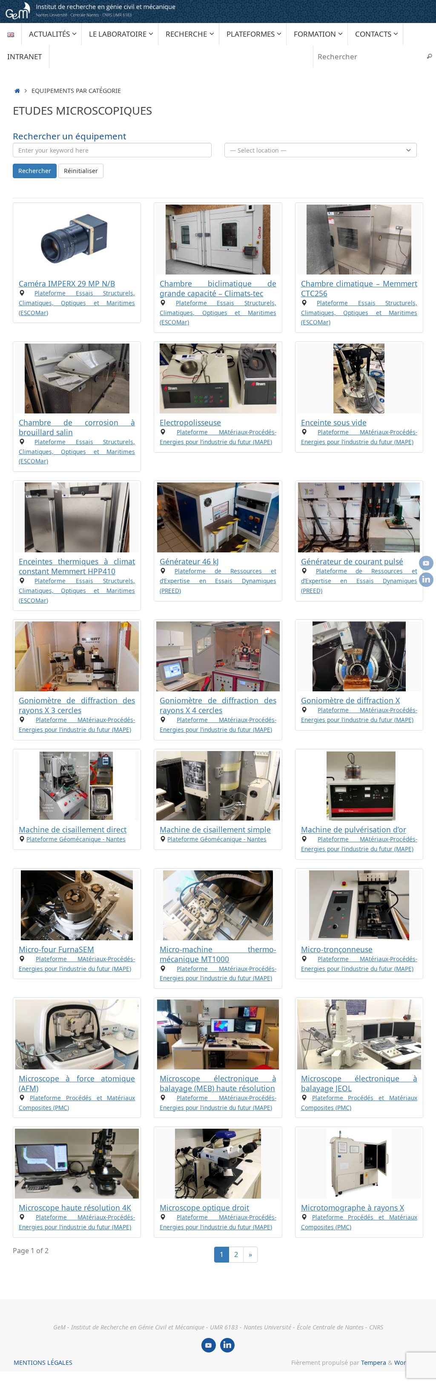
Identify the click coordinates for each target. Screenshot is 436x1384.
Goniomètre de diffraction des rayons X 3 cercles (77, 705)
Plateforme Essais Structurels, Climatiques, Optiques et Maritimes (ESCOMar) (77, 303)
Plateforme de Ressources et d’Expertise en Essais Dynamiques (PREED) (218, 581)
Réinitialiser (81, 171)
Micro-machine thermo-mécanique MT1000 (218, 954)
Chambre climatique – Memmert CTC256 (359, 288)
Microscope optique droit (204, 1207)
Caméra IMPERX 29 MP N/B (67, 283)
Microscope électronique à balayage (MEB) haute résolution (218, 1083)
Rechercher (34, 171)
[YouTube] (426, 563)
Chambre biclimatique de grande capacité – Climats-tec (218, 288)
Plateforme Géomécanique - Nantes (76, 839)
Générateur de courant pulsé (352, 561)
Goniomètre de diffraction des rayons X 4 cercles (218, 705)
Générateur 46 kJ (189, 561)
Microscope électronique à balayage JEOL (359, 1083)
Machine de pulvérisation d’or (353, 830)
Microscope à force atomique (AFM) (77, 1083)
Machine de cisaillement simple (215, 830)
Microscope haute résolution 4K (75, 1207)
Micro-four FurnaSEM (56, 949)
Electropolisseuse (190, 422)
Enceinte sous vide (334, 422)
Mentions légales (43, 1362)
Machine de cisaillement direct (72, 830)
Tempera (373, 1362)
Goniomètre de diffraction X (350, 700)
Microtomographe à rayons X (352, 1207)
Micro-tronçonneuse (337, 949)
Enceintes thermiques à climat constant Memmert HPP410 (77, 566)
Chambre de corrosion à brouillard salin (77, 427)
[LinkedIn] (426, 579)
